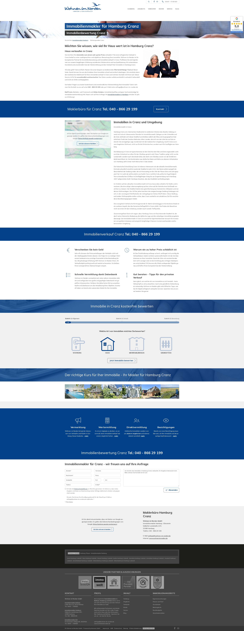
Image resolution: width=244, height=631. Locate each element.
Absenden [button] (173, 490)
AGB (111, 628)
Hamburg (131, 9)
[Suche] (148, 1)
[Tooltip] (242, 32)
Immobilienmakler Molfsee (72, 602)
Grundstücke (157, 604)
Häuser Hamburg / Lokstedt (104, 558)
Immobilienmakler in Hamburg (118, 94)
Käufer (161, 9)
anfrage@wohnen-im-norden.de (159, 536)
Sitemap (125, 628)
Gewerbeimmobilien (159, 613)
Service (169, 9)
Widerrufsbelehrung (135, 628)
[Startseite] (83, 7)
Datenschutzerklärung (80, 489)
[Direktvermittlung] (137, 423)
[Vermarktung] (78, 423)
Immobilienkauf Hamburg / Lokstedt (82, 560)
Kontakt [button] (160, 109)
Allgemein (72, 318)
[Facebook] (154, 1)
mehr (86, 436)
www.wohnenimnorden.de (158, 538)
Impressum (106, 628)
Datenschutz (118, 628)
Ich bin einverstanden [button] (87, 144)
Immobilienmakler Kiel (71, 620)
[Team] (161, 63)
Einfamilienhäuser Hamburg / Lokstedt (124, 560)
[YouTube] (157, 1)
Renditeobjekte (157, 610)
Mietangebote (157, 607)
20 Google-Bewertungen (237, 29)
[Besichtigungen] (166, 423)
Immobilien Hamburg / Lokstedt (155, 558)
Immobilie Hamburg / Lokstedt (137, 558)
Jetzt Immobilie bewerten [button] (121, 360)
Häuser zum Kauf (158, 602)
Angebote (141, 9)
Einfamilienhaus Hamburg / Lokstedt (103, 560)
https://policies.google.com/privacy (90, 138)
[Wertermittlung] (107, 423)
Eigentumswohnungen (159, 599)
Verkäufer (152, 9)
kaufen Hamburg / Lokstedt (120, 558)
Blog (177, 9)
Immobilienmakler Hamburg (80, 40)
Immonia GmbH (95, 628)
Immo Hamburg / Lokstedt (74, 558)
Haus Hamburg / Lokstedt (89, 558)
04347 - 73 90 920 (171, 2)
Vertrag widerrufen (148, 628)
